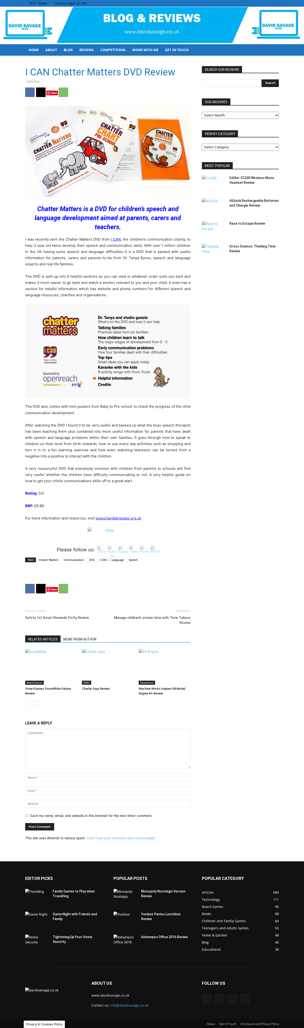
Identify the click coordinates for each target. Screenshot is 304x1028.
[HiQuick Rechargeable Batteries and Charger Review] (214, 206)
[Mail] (259, 3)
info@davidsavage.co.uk (129, 1005)
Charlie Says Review (96, 688)
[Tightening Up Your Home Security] (37, 943)
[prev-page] (28, 703)
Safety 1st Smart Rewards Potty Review (57, 618)
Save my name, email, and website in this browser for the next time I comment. (91, 816)
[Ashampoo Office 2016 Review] (125, 943)
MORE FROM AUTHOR (79, 639)
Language (118, 560)
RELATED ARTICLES (43, 639)
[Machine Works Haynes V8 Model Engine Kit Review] (164, 667)
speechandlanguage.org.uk (118, 518)
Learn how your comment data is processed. (121, 838)
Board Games (34, 682)
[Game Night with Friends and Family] (37, 920)
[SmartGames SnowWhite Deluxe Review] (51, 667)
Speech (133, 560)
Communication (74, 560)
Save (54, 93)
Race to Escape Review (247, 223)
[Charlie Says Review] (108, 667)
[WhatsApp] (63, 92)
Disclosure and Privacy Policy (260, 1024)
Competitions (113, 50)
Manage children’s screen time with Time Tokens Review (152, 620)
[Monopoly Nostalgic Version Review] (125, 897)
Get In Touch (177, 50)
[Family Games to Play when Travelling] (37, 897)
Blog (68, 50)
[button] (273, 50)
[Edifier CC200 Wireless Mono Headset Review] (214, 183)
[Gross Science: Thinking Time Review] (214, 252)
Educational (147, 682)
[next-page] (36, 703)
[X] (275, 3)
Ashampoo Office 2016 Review (164, 937)
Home (33, 50)
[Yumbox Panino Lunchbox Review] (125, 920)
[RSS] (267, 3)
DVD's (86, 682)
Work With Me (145, 50)
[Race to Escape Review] (214, 229)
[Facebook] (251, 3)
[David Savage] (152, 25)
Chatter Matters (48, 560)
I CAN (116, 239)
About (51, 50)
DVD (92, 560)
